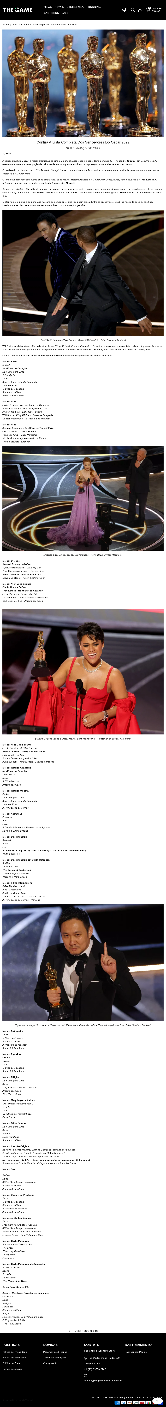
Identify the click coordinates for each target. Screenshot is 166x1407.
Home (5, 24)
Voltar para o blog (86, 1330)
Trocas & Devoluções (54, 1357)
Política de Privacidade (14, 1352)
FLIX (15, 24)
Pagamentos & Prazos (55, 1352)
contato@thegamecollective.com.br (103, 1380)
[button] (48, 7)
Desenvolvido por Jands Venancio (18, 1400)
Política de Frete (11, 1363)
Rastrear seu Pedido (136, 1352)
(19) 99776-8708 (97, 1369)
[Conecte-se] (140, 9)
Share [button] (9, 153)
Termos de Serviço (12, 1369)
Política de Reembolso (14, 1357)
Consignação (50, 1363)
